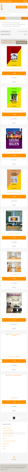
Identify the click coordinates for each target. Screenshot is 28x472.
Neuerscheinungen (7, 428)
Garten (4, 448)
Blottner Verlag (6, 1)
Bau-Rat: (5, 438)
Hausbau (5, 446)
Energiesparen (6, 443)
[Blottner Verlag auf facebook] (6, 470)
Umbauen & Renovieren (8, 433)
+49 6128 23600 (7, 467)
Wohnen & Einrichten (7, 435)
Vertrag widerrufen (21, 7)
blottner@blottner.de (19, 467)
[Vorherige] (10, 418)
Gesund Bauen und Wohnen (9, 441)
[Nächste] (18, 418)
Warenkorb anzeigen (21, 42)
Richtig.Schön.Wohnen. (8, 430)
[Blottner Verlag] (7, 9)
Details (14, 82)
